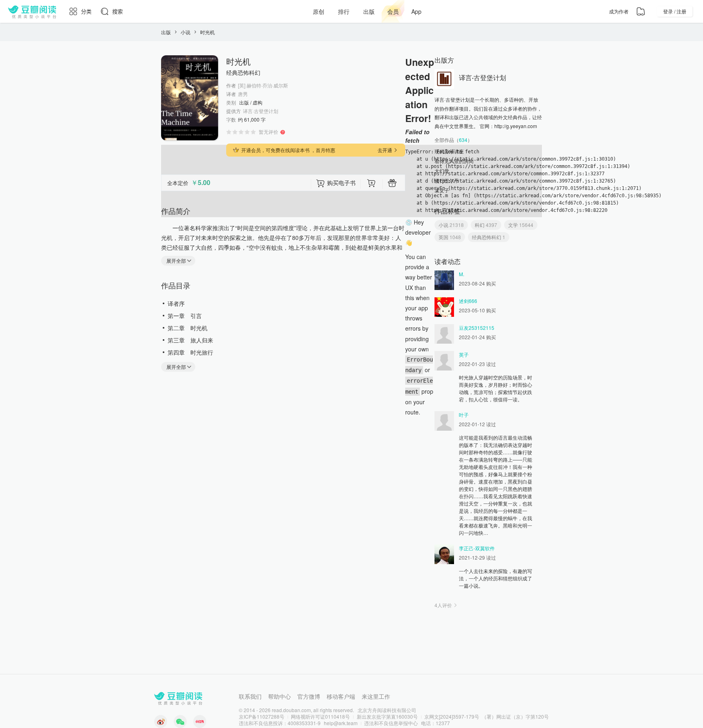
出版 (369, 11)
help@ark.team (341, 722)
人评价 (443, 605)
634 (463, 139)
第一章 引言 (185, 316)
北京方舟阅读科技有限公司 (387, 709)
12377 (443, 722)
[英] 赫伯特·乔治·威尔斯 (263, 85)
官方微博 (308, 696)
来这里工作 (376, 696)
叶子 (464, 414)
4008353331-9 (304, 722)
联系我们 (250, 696)
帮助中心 (279, 696)
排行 (343, 11)
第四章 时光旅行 (190, 352)
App (416, 11)
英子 (464, 354)
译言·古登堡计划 (260, 110)
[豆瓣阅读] (32, 11)
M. (461, 273)
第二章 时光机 (187, 328)
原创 (318, 11)
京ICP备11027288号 (261, 716)
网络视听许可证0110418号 (320, 716)
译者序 (176, 303)
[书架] (641, 11)
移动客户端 (341, 696)
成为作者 (619, 11)
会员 (393, 11)
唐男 (243, 94)
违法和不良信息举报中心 (391, 722)
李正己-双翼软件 (477, 548)
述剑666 (468, 300)
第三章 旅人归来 (190, 340)
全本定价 (177, 183)
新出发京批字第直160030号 (387, 716)
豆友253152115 (476, 327)
